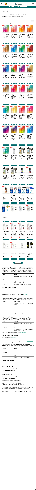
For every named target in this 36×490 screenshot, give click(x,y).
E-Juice (4, 11)
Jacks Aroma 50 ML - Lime (14, 156)
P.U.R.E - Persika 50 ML (22, 250)
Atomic (4, 313)
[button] (34, 4)
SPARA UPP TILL (23, 6)
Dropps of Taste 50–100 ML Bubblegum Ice (29, 115)
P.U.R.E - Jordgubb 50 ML (30, 232)
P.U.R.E (4, 306)
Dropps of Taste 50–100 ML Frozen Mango (30, 34)
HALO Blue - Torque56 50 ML (21, 195)
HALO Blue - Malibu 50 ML (6, 213)
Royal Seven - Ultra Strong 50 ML (30, 156)
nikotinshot (14, 337)
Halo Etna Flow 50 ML (30, 176)
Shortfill (7, 11)
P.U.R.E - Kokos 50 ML (30, 213)
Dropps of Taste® (5, 303)
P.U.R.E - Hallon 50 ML (22, 232)
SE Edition (4, 311)
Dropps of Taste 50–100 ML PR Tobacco (5, 54)
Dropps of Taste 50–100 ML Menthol (6, 115)
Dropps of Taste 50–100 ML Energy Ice (22, 34)
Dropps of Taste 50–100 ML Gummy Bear (14, 34)
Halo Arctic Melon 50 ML (22, 176)
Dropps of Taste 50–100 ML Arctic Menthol (5, 156)
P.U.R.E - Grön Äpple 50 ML (6, 232)
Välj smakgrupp (25, 294)
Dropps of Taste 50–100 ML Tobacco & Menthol (30, 94)
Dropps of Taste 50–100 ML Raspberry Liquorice (13, 136)
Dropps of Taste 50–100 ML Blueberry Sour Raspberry (5, 136)
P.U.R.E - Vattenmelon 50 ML (14, 250)
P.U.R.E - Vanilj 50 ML (5, 250)
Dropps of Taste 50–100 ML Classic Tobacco (6, 94)
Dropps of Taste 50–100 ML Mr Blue (14, 54)
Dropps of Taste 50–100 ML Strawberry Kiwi (21, 135)
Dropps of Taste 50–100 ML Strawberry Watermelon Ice (13, 95)
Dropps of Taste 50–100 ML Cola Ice (30, 54)
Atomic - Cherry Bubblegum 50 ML (30, 250)
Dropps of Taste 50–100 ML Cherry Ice (22, 115)
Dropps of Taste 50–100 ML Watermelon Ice (13, 74)
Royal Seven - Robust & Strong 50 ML (14, 176)
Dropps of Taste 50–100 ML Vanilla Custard (14, 115)
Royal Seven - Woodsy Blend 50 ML (22, 156)
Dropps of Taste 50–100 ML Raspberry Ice (5, 74)
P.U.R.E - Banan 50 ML (14, 213)
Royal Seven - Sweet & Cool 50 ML (6, 176)
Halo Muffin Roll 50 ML (6, 195)
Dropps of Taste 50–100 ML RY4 (29, 74)
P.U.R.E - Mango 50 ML (14, 232)
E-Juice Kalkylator (30, 341)
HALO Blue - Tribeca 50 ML (13, 195)
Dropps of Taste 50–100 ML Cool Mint (21, 54)
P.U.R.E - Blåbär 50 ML (22, 213)
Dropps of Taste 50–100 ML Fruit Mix (6, 34)
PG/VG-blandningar (23, 332)
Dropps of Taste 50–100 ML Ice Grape (21, 74)
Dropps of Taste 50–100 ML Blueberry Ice (29, 135)
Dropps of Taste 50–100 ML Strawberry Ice (21, 94)
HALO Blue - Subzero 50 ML (29, 195)
